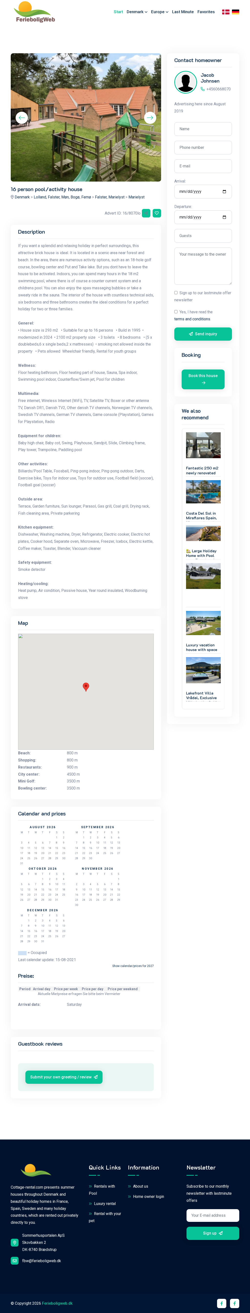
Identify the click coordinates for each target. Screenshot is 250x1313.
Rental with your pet (105, 1217)
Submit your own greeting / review (61, 1077)
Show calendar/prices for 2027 (133, 966)
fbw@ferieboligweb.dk (41, 1261)
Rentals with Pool (102, 1190)
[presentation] (22, 118)
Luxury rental (104, 1203)
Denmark (22, 197)
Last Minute (183, 11)
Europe (158, 11)
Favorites (206, 11)
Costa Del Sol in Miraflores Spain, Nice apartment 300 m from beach (202, 520)
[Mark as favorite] (157, 213)
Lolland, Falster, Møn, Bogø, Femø (62, 197)
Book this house (203, 375)
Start (118, 11)
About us (140, 1186)
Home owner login (148, 1196)
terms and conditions (192, 319)
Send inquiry (205, 334)
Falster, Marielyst (110, 197)
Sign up (210, 1233)
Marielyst (136, 197)
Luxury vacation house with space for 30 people (201, 649)
